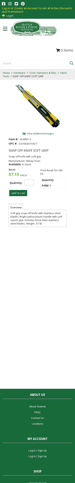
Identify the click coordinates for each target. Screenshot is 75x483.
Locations (37, 423)
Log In (9, 15)
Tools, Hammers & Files (43, 72)
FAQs (37, 412)
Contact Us (37, 418)
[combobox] (35, 63)
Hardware (19, 72)
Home (6, 72)
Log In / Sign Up (37, 450)
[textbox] (33, 63)
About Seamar (37, 406)
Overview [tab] (16, 207)
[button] (71, 62)
